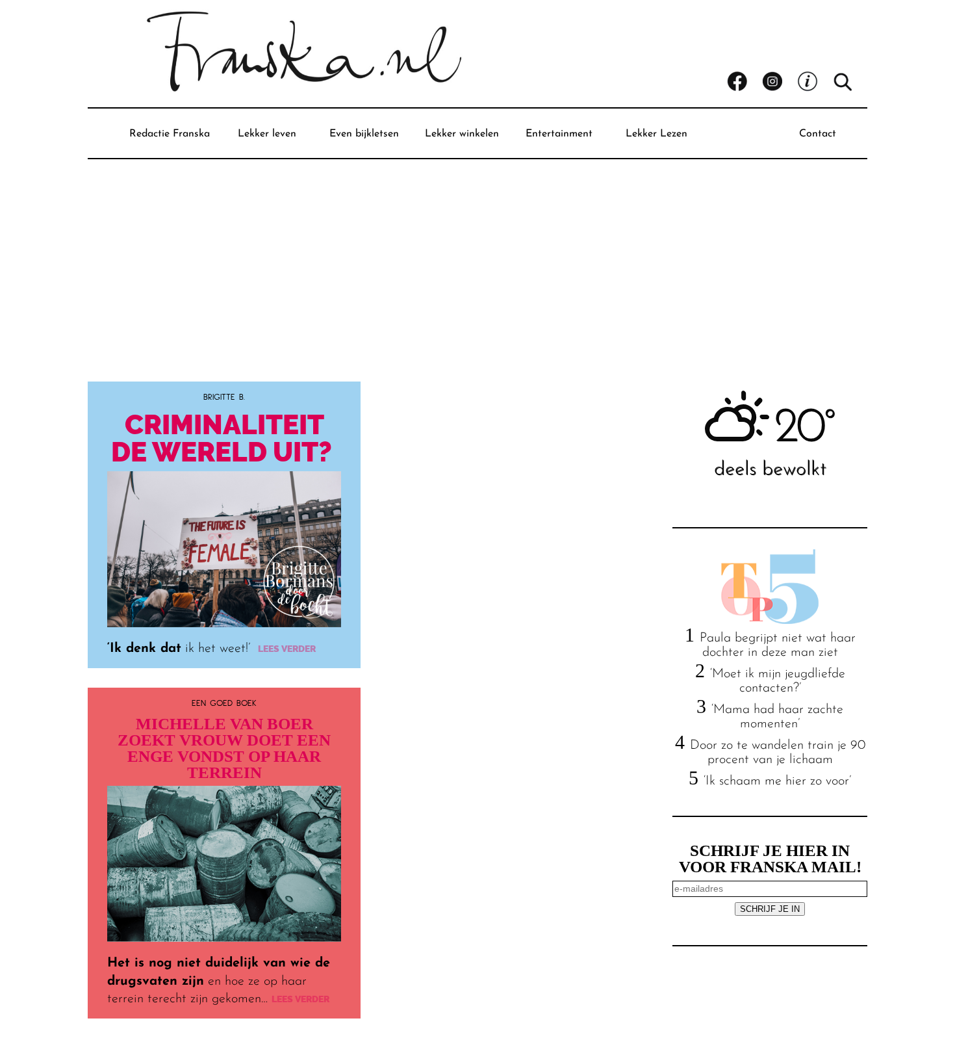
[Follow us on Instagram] (779, 81)
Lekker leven (267, 134)
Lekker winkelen (462, 134)
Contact (817, 134)
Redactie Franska (169, 134)
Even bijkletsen (364, 134)
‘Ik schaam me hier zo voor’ (777, 781)
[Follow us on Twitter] (814, 81)
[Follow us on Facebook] (744, 81)
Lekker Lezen (656, 134)
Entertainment (559, 134)
